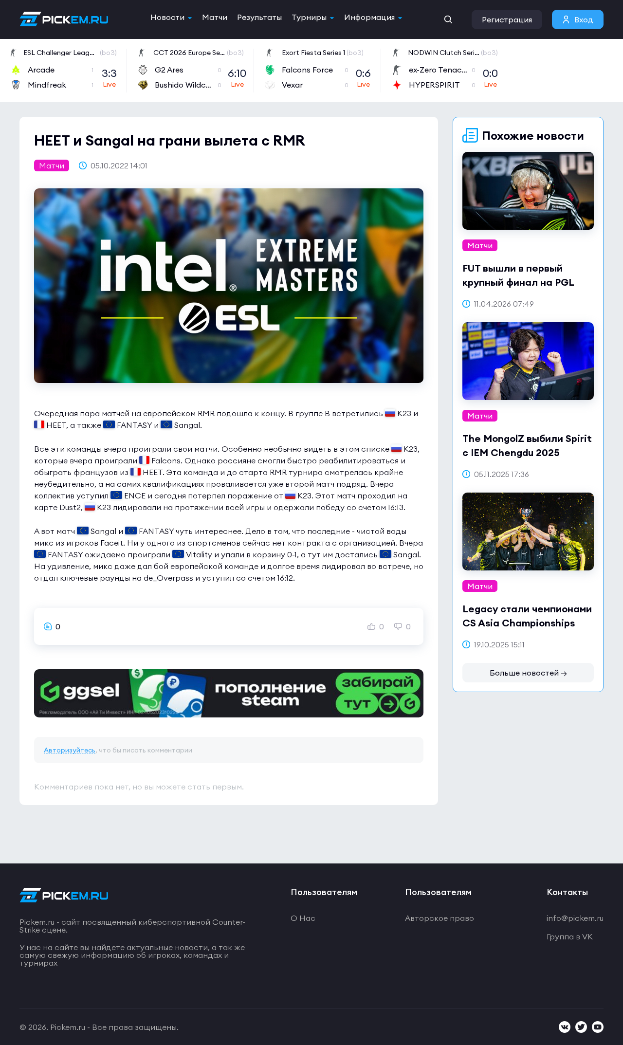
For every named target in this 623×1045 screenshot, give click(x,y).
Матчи (214, 17)
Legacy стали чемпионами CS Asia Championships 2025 (527, 623)
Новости (167, 17)
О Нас (303, 918)
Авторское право (439, 918)
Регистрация (507, 19)
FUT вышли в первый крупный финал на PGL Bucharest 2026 (518, 282)
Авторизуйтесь (69, 750)
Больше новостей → (528, 673)
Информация (369, 17)
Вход (583, 19)
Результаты (259, 17)
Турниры (309, 17)
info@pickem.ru (575, 918)
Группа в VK (570, 936)
